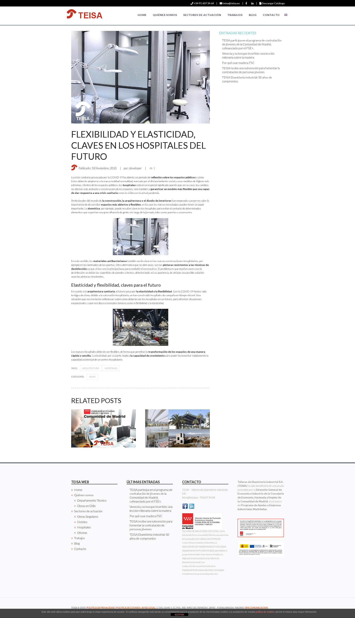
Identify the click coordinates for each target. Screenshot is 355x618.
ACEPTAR (179, 615)
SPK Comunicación (256, 608)
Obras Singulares (87, 516)
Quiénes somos (165, 14)
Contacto (271, 14)
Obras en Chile (86, 505)
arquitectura (90, 368)
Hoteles (82, 522)
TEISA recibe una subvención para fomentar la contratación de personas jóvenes (151, 525)
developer (135, 168)
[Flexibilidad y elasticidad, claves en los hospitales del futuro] (140, 77)
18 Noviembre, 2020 (104, 168)
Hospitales (111, 368)
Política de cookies (128, 608)
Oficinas (82, 532)
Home (142, 14)
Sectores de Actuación (202, 14)
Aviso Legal (148, 608)
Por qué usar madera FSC (238, 62)
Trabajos (235, 14)
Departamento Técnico (91, 500)
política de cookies (265, 612)
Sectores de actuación (88, 511)
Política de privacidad (101, 608)
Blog (253, 14)
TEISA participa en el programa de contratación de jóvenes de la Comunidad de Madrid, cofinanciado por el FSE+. (251, 44)
